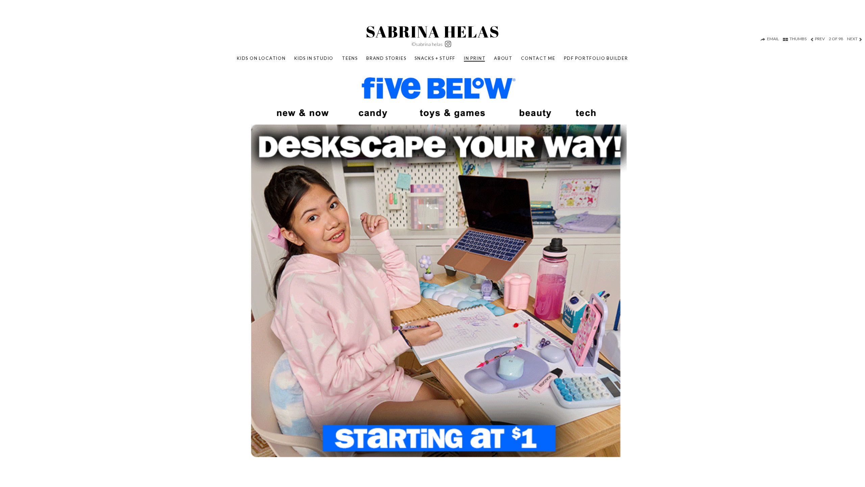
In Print (475, 58)
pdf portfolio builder (596, 58)
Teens (350, 58)
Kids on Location (261, 58)
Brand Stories (386, 58)
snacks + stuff (435, 58)
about (503, 58)
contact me (538, 58)
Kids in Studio (313, 58)
